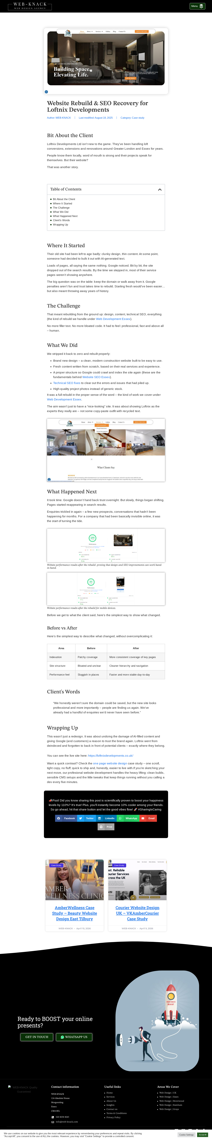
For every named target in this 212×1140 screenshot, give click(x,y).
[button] (160, 189)
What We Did (60, 212)
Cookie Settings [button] (186, 1135)
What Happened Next (65, 216)
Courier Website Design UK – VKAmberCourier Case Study (137, 913)
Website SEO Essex (96, 377)
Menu (194, 6)
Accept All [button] (202, 1135)
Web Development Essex (113, 319)
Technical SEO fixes (66, 383)
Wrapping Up (60, 224)
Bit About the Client (64, 199)
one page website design (110, 763)
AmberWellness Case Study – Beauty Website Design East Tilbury (74, 913)
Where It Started (62, 203)
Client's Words (61, 220)
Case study (138, 117)
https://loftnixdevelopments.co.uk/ (110, 755)
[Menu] (201, 6)
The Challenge (61, 207)
